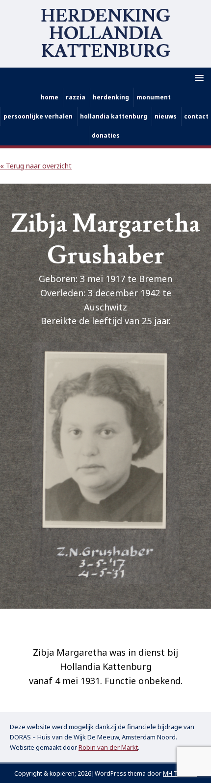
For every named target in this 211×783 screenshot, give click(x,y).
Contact (196, 116)
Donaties (106, 135)
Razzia (75, 97)
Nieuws (166, 116)
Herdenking (111, 97)
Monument (153, 97)
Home (49, 97)
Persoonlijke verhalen (38, 116)
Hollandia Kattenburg (113, 116)
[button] (197, 77)
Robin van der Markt (108, 747)
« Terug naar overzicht (36, 165)
